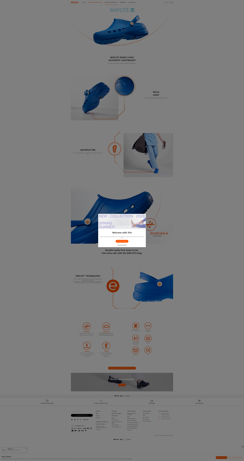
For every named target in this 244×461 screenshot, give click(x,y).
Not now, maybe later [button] (122, 245)
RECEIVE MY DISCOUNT (122, 241)
